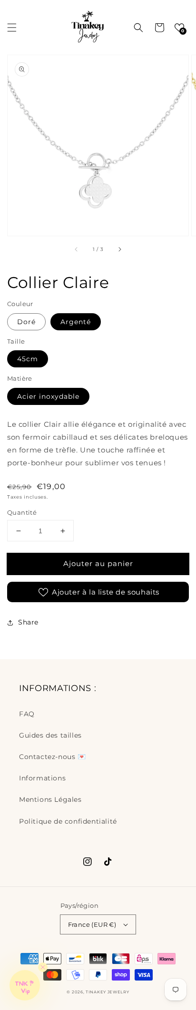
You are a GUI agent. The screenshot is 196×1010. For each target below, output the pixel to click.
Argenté (75, 321)
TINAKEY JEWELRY (107, 992)
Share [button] (28, 622)
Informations (42, 778)
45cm (27, 359)
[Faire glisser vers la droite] (119, 249)
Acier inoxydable (48, 396)
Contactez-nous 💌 (52, 756)
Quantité (22, 512)
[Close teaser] (43, 967)
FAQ (27, 714)
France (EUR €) (92, 924)
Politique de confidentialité (68, 821)
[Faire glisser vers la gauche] (76, 249)
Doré (26, 321)
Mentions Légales (50, 799)
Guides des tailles (50, 735)
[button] (11, 27)
